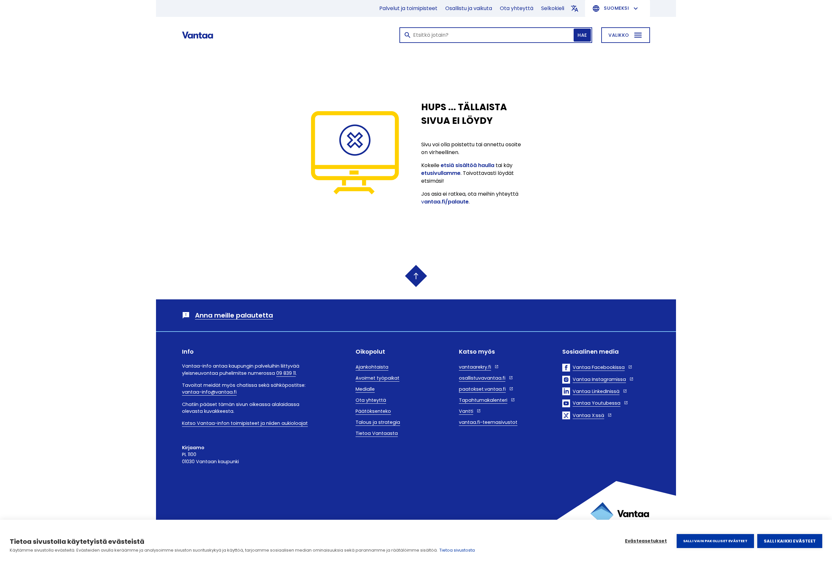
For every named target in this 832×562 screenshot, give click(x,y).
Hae (582, 35)
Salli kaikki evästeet (790, 541)
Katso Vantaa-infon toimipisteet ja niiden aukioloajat (245, 423)
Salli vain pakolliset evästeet (715, 540)
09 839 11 (286, 373)
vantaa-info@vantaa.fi (209, 392)
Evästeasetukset (646, 541)
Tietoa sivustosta (457, 550)
